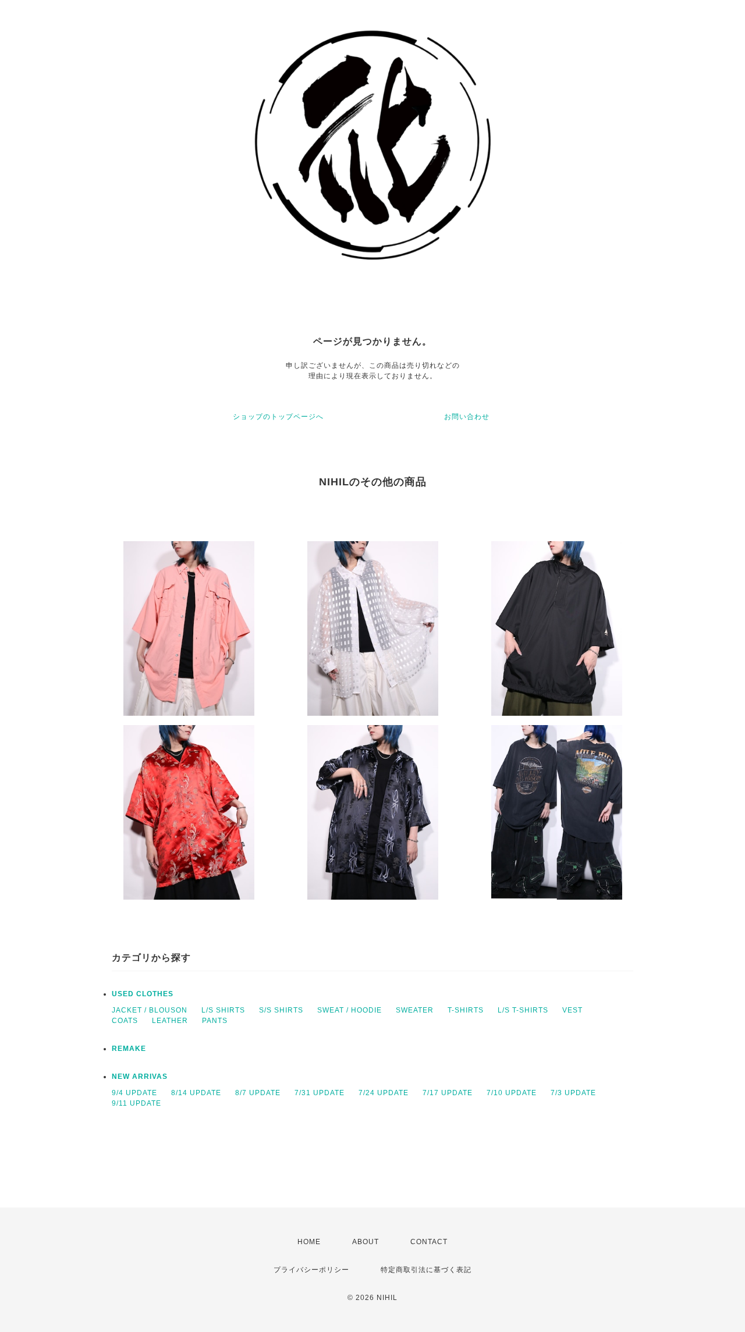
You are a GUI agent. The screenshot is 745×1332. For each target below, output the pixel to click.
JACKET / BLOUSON (149, 1010)
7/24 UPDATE (384, 1093)
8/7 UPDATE (258, 1093)
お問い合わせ (466, 417)
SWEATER (415, 1010)
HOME (309, 1242)
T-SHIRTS (466, 1010)
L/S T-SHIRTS (523, 1010)
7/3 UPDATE (573, 1093)
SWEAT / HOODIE (349, 1010)
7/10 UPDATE (512, 1093)
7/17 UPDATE (448, 1093)
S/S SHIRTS (281, 1010)
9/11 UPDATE (136, 1103)
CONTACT (429, 1242)
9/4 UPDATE (134, 1093)
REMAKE (129, 1049)
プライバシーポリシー (311, 1270)
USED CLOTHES (142, 994)
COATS (125, 1021)
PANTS (215, 1021)
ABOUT (365, 1242)
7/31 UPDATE (320, 1093)
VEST (572, 1010)
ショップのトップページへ (278, 417)
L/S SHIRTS (223, 1010)
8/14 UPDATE (196, 1093)
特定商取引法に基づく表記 (426, 1270)
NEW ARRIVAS (140, 1076)
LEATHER (170, 1021)
